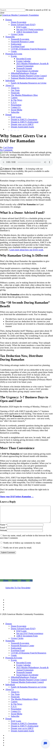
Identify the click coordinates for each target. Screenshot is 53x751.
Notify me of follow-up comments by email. (22, 543)
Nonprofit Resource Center (22, 645)
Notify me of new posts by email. (17, 548)
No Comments (6, 150)
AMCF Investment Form (27, 636)
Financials (15, 697)
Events (14, 660)
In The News (16, 704)
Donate (8, 718)
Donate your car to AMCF (22, 728)
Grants (14, 655)
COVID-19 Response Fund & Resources (28, 653)
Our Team (15, 694)
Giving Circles (17, 638)
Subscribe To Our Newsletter (17, 588)
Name (3, 525)
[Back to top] (1, 750)
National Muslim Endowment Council (27, 682)
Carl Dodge (8, 147)
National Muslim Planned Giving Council (29, 680)
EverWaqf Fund (18, 650)
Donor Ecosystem (18, 626)
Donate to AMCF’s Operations (24, 723)
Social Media (16, 714)
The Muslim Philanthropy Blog (24, 699)
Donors (8, 624)
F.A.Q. (14, 706)
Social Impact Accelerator (27, 675)
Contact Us (16, 711)
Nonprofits (10, 641)
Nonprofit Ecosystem (20, 643)
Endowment (16, 648)
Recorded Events (23, 662)
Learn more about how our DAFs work (26, 250)
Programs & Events (13, 658)
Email (3, 527)
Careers (14, 701)
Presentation (16, 709)
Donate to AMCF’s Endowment (24, 726)
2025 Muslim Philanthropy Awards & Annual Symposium (32, 668)
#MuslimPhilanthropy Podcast (24, 677)
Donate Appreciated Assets (22, 731)
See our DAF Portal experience (29, 633)
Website (3, 530)
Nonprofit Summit (24, 672)
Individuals (10, 684)
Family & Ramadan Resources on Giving (28, 687)
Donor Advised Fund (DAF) (23, 628)
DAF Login (21, 631)
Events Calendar (23, 665)
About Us (9, 689)
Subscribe (15, 716)
